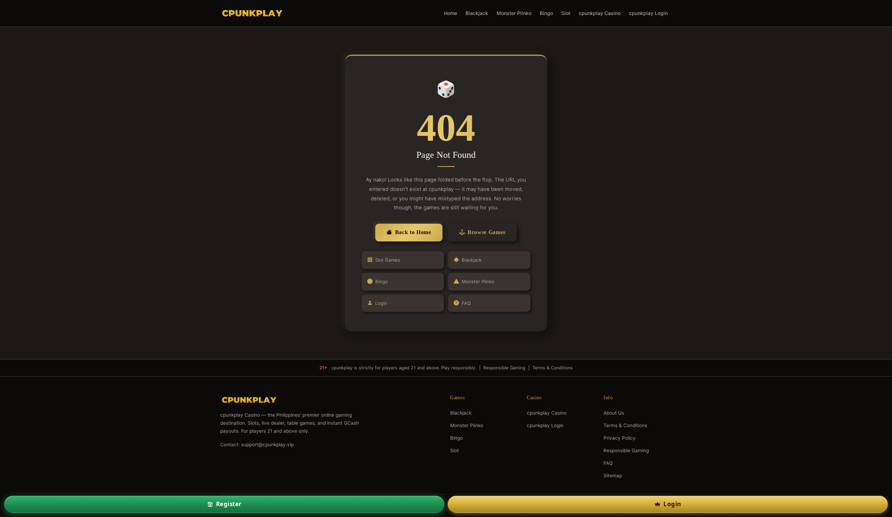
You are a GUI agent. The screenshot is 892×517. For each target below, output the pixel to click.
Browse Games (487, 232)
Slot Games (387, 260)
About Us (613, 413)
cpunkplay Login (648, 13)
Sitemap (612, 475)
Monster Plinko (514, 13)
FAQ (466, 303)
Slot (565, 13)
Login (381, 303)
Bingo (546, 13)
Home (450, 13)
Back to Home (413, 232)
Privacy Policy (619, 438)
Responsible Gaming (504, 367)
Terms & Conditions (552, 367)
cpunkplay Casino (600, 13)
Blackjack (477, 13)
